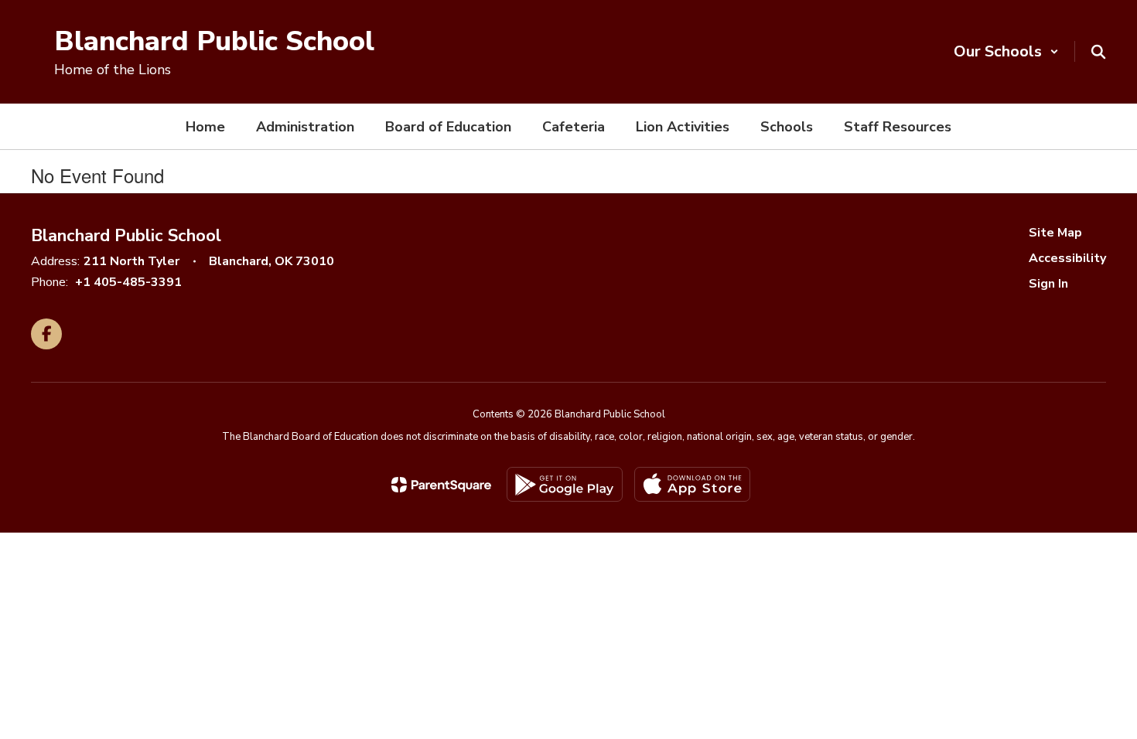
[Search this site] (1098, 52)
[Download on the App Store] (692, 484)
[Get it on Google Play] (565, 484)
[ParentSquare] (441, 484)
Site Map (1055, 232)
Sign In (1048, 283)
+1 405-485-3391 (128, 282)
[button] (1006, 51)
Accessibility (1067, 258)
